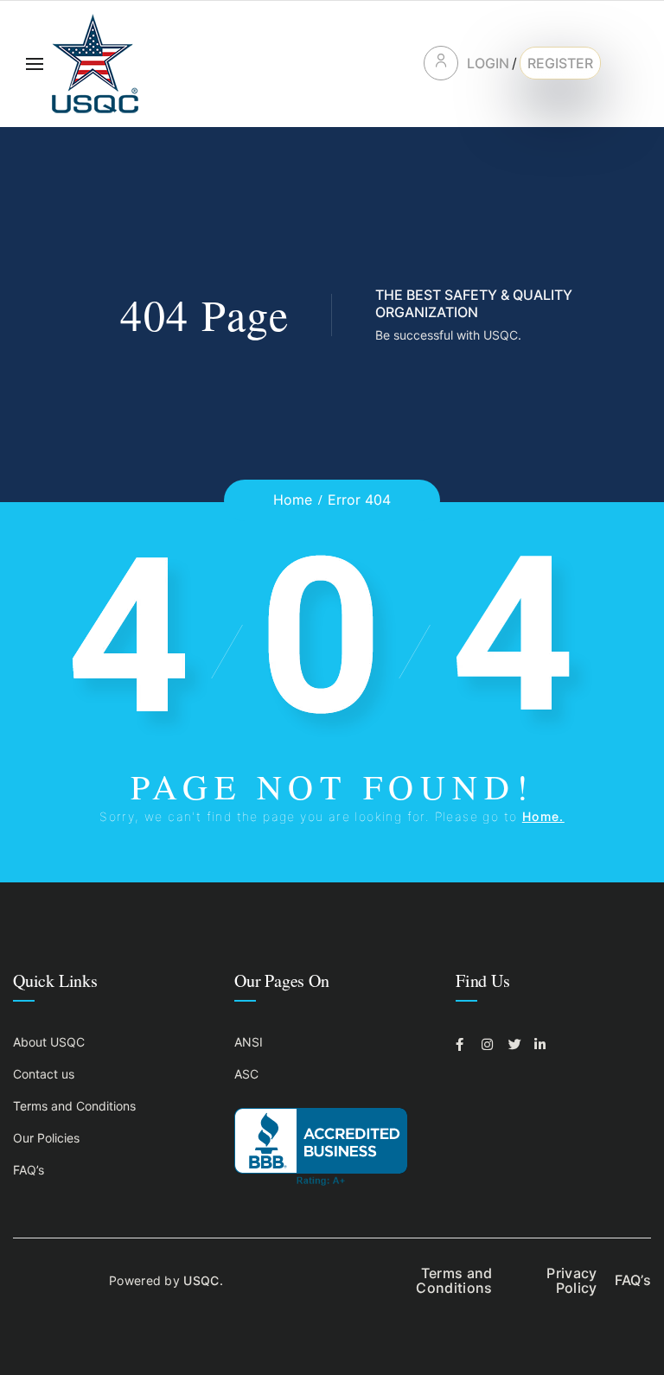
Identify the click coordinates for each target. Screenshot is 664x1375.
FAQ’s (28, 1169)
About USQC (49, 1041)
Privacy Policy (571, 1280)
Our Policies (46, 1137)
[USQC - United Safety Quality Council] (95, 63)
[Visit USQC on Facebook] (464, 1044)
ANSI (248, 1041)
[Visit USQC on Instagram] (490, 1044)
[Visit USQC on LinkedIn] (543, 1044)
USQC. (203, 1280)
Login (488, 63)
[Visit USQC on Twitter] (517, 1044)
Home (292, 499)
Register (560, 63)
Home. (543, 816)
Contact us (43, 1073)
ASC (246, 1073)
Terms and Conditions (74, 1105)
